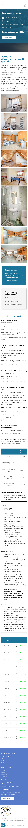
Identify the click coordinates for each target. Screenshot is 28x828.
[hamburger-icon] (25, 6)
